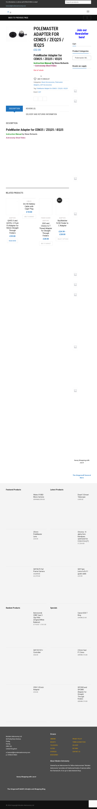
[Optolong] (82, 270)
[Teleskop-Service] (82, 396)
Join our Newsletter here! (81, 33)
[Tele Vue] (82, 386)
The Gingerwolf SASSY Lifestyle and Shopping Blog (26, 789)
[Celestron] (82, 132)
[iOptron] (82, 201)
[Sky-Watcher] (82, 352)
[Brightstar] (82, 123)
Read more (12, 241)
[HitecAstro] (82, 192)
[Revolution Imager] (82, 325)
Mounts (53, 742)
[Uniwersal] (82, 421)
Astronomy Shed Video (46, 65)
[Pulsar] (82, 309)
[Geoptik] (82, 157)
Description (14, 108)
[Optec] (82, 261)
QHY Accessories (46, 85)
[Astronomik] (82, 107)
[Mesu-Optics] (82, 219)
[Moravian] (82, 245)
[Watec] (82, 438)
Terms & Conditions (79, 742)
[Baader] (82, 115)
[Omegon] (82, 253)
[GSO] (82, 184)
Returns (75, 748)
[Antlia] (82, 86)
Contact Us (76, 751)
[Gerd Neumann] (82, 165)
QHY (39, 92)
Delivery (75, 745)
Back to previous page (18, 18)
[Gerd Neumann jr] (82, 174)
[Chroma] (82, 140)
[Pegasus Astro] (82, 290)
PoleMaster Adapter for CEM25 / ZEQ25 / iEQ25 (52, 88)
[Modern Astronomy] (82, 236)
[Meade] (82, 209)
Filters (52, 748)
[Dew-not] (82, 149)
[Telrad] (82, 405)
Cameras (53, 739)
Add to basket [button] (29, 217)
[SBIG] (82, 334)
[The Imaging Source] (82, 413)
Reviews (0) (30, 108)
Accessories (54, 755)
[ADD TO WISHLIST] (16, 199)
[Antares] (82, 78)
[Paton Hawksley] (82, 280)
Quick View (13, 212)
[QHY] (82, 317)
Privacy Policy (77, 739)
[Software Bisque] (82, 361)
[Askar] (82, 96)
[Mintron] (82, 228)
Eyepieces (53, 751)
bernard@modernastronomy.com (16, 6)
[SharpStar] (82, 342)
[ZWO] (82, 447)
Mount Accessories (48, 82)
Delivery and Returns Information (41, 114)
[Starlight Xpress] (82, 369)
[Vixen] (82, 430)
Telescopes (54, 745)
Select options (63, 239)
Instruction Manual (42, 63)
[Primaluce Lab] (82, 300)
